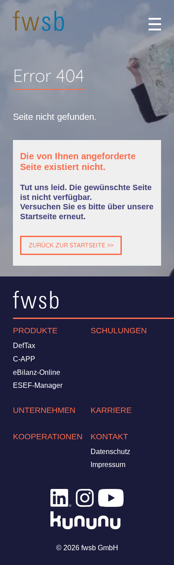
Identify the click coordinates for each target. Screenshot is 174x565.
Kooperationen (48, 436)
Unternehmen (44, 410)
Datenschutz (110, 451)
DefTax (24, 345)
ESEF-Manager (37, 385)
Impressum (108, 464)
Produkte (35, 330)
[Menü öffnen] (155, 24)
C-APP (24, 359)
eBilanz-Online (36, 372)
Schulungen (119, 330)
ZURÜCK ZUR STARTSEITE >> (71, 245)
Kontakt (109, 436)
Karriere (111, 410)
